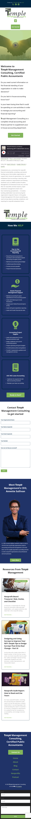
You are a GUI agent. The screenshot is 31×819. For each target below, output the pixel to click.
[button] (15, 20)
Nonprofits (15, 773)
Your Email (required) (6, 434)
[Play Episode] (3, 152)
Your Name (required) (6, 427)
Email (2, 798)
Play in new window (15, 158)
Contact (15, 769)
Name (2, 791)
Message (3, 804)
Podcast (15, 777)
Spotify (3, 166)
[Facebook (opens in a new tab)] (15, 4)
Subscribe (21, 156)
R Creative (19, 786)
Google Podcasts (21, 164)
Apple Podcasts (11, 164)
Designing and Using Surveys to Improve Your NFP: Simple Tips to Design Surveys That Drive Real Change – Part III (15, 643)
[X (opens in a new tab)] (13, 4)
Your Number (4, 441)
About (15, 762)
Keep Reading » (8, 615)
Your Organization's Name (7, 420)
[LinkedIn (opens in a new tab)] (18, 4)
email (22, 2)
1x (10, 153)
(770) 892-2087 (16, 2)
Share (27, 156)
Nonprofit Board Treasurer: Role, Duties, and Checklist (14, 599)
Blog (15, 766)
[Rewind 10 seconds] (8, 153)
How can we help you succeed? (9, 448)
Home (15, 758)
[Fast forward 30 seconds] (14, 153)
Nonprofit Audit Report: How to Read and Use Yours (14, 693)
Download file (4, 158)
